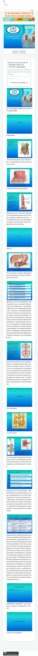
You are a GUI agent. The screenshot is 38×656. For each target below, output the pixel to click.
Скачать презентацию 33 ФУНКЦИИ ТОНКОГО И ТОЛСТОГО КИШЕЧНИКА (19, 72)
